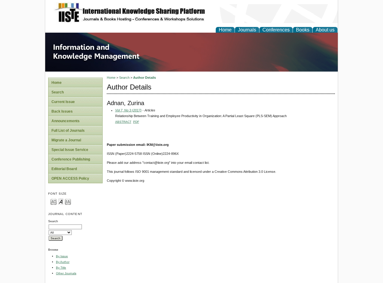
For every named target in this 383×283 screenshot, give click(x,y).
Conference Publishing (70, 159)
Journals (247, 29)
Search (57, 92)
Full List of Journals (68, 130)
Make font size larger (68, 201)
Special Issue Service (69, 150)
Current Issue (63, 102)
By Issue (62, 256)
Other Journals (66, 273)
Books (302, 29)
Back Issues (62, 111)
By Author (62, 262)
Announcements (65, 121)
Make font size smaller (54, 201)
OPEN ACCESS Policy (70, 178)
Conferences (276, 29)
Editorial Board (64, 169)
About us (325, 29)
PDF (136, 121)
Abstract (123, 121)
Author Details (144, 77)
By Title (61, 267)
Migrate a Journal (66, 140)
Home (225, 29)
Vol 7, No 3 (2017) (128, 110)
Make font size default (61, 201)
